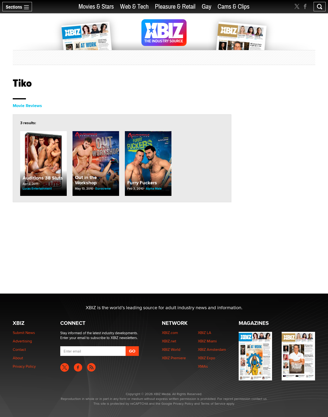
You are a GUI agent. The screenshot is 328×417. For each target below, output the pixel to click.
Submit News (24, 332)
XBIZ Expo (206, 358)
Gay (206, 6)
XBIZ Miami (207, 341)
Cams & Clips (233, 6)
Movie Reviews (27, 106)
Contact (19, 349)
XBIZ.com (170, 332)
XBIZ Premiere (174, 358)
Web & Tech (134, 6)
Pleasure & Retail (175, 6)
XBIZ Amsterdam (212, 349)
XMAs (203, 366)
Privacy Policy (24, 366)
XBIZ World (171, 349)
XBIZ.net (169, 341)
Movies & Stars (96, 6)
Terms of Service (213, 403)
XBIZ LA (204, 332)
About (18, 358)
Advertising (22, 341)
